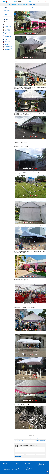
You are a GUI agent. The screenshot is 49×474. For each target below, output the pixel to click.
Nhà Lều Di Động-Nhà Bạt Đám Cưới (8, 46)
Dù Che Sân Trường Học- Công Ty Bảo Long (8, 30)
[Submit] (45, 1)
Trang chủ (10, 4)
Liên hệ (39, 4)
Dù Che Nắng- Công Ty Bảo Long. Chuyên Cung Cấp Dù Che (8, 27)
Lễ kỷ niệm (27, 469)
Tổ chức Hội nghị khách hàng (7, 10)
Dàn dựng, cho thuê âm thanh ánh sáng (8, 469)
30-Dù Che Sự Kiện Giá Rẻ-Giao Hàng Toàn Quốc (8, 49)
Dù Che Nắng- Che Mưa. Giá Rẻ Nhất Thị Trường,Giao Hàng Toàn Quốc (8, 36)
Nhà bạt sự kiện (28, 438)
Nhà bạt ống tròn (20, 438)
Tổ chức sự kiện (19, 4)
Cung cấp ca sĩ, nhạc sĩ (17, 468)
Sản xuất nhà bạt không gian (40, 438)
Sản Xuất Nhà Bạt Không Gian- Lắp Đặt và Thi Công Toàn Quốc (8, 33)
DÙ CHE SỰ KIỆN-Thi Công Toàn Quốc (8, 39)
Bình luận (16, 446)
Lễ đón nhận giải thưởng (29, 468)
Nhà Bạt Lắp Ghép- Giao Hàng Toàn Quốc (8, 44)
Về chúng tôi (14, 4)
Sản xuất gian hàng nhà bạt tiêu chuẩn (40, 440)
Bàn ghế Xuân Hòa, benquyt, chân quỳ (8, 468)
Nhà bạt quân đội (24, 438)
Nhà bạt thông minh (32, 438)
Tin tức (36, 4)
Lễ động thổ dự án (28, 467)
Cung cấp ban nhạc (17, 467)
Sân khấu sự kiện (6, 467)
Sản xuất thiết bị (31, 4)
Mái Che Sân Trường (7, 41)
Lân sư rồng (16, 469)
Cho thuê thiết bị (25, 4)
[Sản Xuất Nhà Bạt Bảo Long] (5, 1)
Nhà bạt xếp (35, 438)
